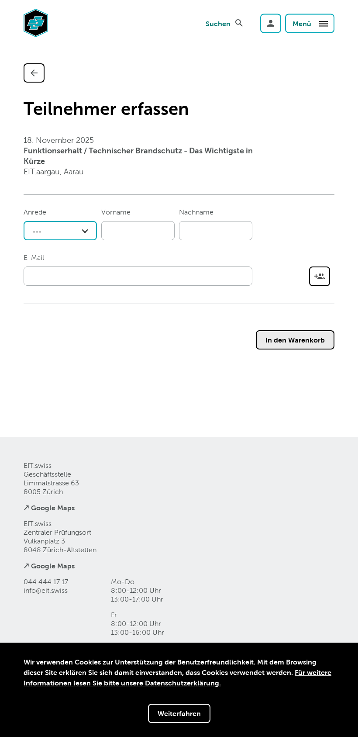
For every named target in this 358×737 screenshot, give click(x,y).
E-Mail (34, 257)
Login (270, 23)
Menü (303, 23)
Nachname (196, 212)
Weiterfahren (179, 713)
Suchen (218, 23)
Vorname (116, 212)
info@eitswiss (46, 590)
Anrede (35, 212)
